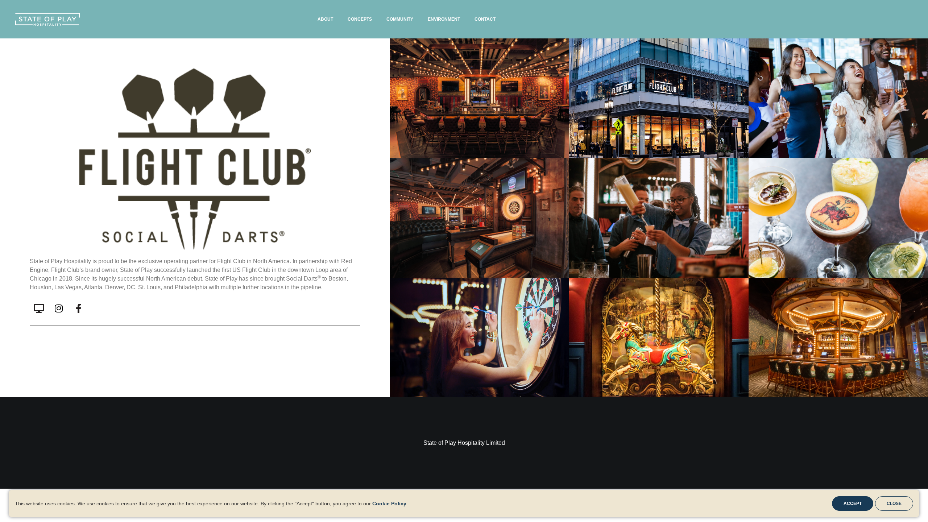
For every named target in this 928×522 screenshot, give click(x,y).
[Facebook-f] (79, 308)
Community (399, 19)
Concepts (360, 19)
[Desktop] (39, 308)
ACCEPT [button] (853, 503)
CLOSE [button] (894, 503)
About (325, 19)
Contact (485, 19)
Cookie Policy (389, 503)
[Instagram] (59, 308)
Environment (444, 19)
